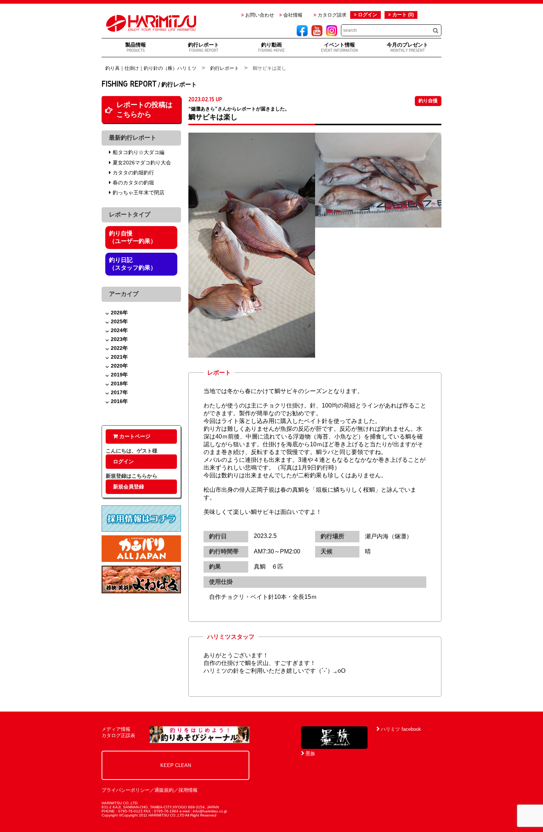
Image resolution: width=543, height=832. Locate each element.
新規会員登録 (128, 487)
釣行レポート (203, 47)
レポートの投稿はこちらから (144, 109)
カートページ (134, 436)
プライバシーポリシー (126, 790)
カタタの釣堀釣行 (133, 172)
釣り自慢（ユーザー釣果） (132, 237)
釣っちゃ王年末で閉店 (138, 192)
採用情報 (188, 790)
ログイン (367, 14)
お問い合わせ (259, 15)
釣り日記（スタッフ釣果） (132, 264)
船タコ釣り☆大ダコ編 (138, 152)
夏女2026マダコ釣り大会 (142, 163)
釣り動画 (271, 47)
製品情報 (135, 47)
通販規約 (164, 790)
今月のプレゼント (407, 47)
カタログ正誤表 (118, 735)
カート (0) (402, 14)
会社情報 (292, 15)
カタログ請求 (331, 15)
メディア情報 (116, 729)
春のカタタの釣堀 (133, 182)
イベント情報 (339, 47)
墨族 (309, 753)
